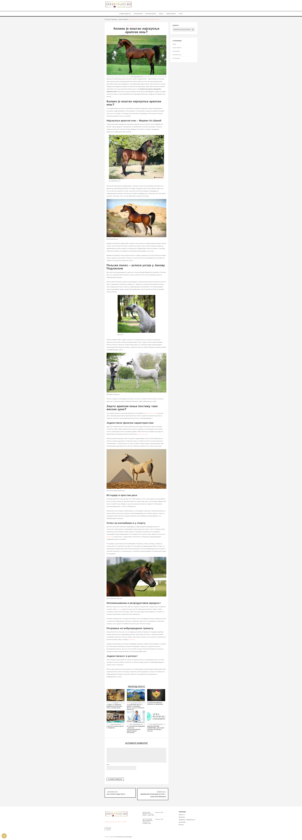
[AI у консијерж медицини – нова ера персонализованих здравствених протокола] (136, 717)
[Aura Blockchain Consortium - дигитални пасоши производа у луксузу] (156, 717)
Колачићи (182, 822)
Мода (161, 13)
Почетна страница (111, 19)
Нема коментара (141, 25)
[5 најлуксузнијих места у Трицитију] (115, 717)
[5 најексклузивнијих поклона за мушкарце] (156, 700)
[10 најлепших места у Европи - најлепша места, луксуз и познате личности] (136, 695)
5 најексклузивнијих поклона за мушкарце (155, 703)
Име (108, 764)
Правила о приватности (187, 819)
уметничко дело (142, 434)
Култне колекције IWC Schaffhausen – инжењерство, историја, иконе (148, 821)
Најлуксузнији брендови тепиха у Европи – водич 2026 (148, 814)
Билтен (181, 825)
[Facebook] (106, 828)
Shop (181, 13)
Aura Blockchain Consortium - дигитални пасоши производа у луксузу (155, 728)
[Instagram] (109, 828)
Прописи (182, 817)
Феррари (110, 537)
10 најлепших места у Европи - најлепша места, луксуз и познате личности (135, 707)
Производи (138, 13)
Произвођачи (151, 13)
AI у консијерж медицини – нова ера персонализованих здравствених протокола (136, 729)
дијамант (132, 639)
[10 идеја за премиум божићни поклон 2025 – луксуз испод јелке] (115, 695)
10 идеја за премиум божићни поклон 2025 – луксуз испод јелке (115, 706)
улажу (119, 609)
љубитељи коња (150, 413)
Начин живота (125, 13)
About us (182, 814)
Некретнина (171, 13)
